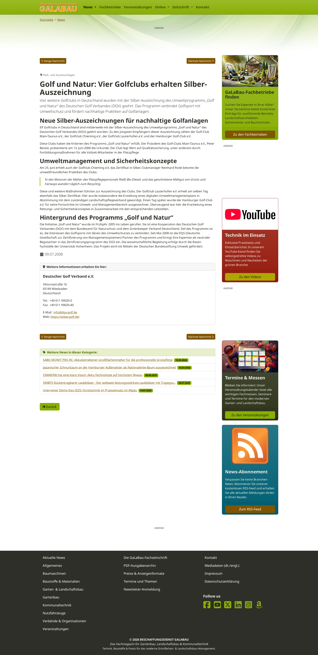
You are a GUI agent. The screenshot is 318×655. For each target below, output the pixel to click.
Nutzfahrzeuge (54, 613)
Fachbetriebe (110, 7)
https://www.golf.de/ (65, 317)
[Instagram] (248, 604)
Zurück (50, 406)
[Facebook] (207, 604)
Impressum (213, 573)
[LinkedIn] (238, 604)
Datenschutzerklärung (222, 581)
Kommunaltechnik (57, 605)
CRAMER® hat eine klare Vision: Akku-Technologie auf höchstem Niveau (92, 375)
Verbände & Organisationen (64, 621)
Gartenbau (51, 597)
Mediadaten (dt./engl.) (222, 565)
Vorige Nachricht (54, 61)
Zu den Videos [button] (250, 277)
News (61, 20)
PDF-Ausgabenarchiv (140, 565)
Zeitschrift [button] (181, 7)
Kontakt (202, 7)
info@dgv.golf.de (65, 312)
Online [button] (161, 7)
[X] (227, 604)
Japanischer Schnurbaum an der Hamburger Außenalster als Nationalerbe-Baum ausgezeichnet (109, 367)
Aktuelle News (54, 557)
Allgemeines (52, 565)
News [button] (88, 7)
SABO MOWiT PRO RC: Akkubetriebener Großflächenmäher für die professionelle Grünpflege (108, 360)
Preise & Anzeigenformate (144, 573)
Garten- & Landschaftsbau (63, 589)
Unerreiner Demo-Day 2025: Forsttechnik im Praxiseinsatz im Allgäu (90, 390)
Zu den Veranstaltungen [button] (250, 415)
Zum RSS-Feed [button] (250, 509)
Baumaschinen (54, 573)
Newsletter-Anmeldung (142, 589)
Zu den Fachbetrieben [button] (250, 134)
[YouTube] (217, 604)
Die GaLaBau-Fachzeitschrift (145, 557)
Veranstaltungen (138, 7)
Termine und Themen (140, 581)
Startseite (46, 20)
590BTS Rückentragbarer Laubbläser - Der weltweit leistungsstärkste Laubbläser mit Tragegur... (109, 383)
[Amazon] (259, 604)
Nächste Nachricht (199, 61)
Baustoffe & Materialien (61, 581)
